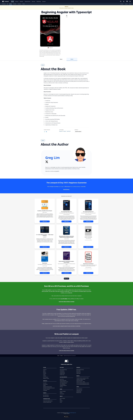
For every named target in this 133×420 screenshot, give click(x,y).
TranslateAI (45, 390)
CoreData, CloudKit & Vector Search (44, 210)
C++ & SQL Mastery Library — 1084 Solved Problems (44, 235)
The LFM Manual (62, 384)
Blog (60, 399)
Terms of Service (79, 388)
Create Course (62, 373)
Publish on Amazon (46, 389)
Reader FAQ (78, 372)
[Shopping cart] (127, 1)
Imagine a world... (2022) (80, 381)
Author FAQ (62, 379)
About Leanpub (62, 398)
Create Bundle (62, 372)
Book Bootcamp (46, 396)
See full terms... (66, 189)
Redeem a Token (46, 378)
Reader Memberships (80, 369)
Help (130, 3)
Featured (3, 3)
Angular (64, 131)
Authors (16, 1)
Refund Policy (78, 392)
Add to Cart (45, 221)
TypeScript (69, 131)
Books (11, 3)
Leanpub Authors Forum (64, 381)
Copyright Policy (79, 390)
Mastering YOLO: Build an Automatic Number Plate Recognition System (66, 237)
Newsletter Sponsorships (47, 386)
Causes (61, 392)
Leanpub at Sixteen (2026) (80, 379)
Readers (21, 1)
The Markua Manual (63, 385)
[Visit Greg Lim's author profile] (80, 154)
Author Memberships (63, 369)
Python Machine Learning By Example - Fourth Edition (66, 262)
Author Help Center (63, 380)
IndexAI (44, 385)
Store (12, 1)
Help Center (78, 373)
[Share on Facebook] (46, 131)
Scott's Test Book (88, 237)
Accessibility (62, 393)
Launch (126, 3)
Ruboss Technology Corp (72, 412)
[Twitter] (46, 161)
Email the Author (78, 131)
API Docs (61, 386)
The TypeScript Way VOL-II (66, 211)
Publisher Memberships (47, 402)
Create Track (62, 374)
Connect (44, 1)
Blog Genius (44, 263)
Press (61, 402)
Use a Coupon (45, 377)
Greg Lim (51, 47)
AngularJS (61, 131)
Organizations (27, 1)
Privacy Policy (78, 391)
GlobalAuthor (45, 384)
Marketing (39, 1)
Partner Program (63, 391)
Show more (66, 278)
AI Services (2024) (79, 380)
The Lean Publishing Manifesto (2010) (82, 384)
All (7, 3)
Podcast (121, 3)
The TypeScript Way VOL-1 (88, 211)
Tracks (23, 3)
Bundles (14, 3)
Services (33, 1)
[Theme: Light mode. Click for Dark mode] (124, 1)
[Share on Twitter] (44, 131)
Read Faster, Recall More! (88, 263)
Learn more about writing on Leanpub (66, 301)
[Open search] (120, 1)
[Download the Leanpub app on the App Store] (66, 417)
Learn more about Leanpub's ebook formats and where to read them (66, 326)
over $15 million (64, 298)
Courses (19, 3)
